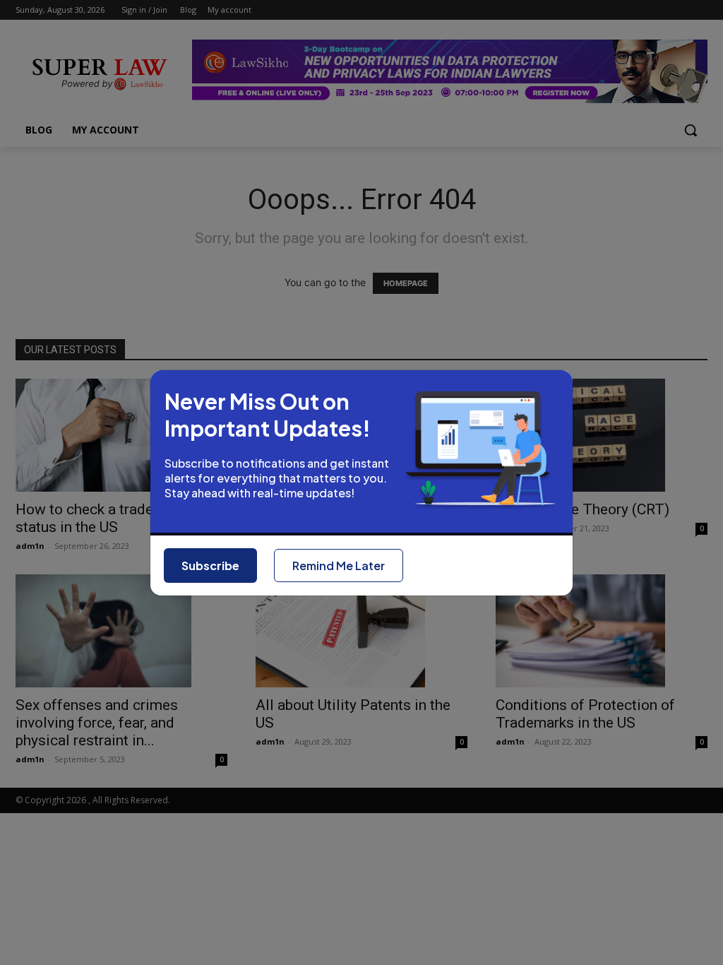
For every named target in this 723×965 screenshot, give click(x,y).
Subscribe (210, 565)
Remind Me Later (338, 565)
